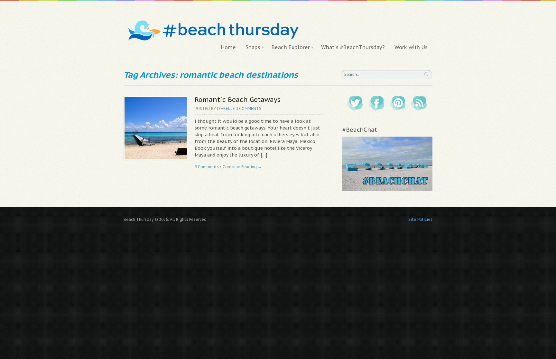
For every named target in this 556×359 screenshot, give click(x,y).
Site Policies (420, 219)
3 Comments (248, 108)
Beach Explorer (288, 47)
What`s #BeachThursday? (353, 47)
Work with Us (411, 47)
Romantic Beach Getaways (238, 99)
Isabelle (226, 108)
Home (228, 47)
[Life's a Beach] (212, 17)
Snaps (250, 47)
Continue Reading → (242, 166)
